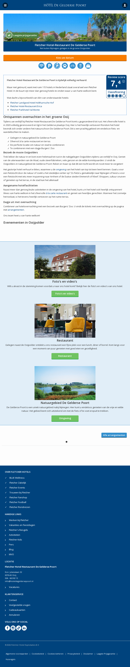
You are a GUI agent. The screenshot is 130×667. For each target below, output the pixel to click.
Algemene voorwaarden (17, 653)
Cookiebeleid (38, 653)
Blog (11, 549)
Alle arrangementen (114, 435)
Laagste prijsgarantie (25, 35)
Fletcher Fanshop (18, 497)
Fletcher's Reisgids (18, 529)
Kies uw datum (65, 57)
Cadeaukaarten (17, 609)
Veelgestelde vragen (19, 605)
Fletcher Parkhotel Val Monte (25, 109)
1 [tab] (66, 442)
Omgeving (65, 418)
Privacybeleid (74, 653)
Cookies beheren (56, 653)
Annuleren (14, 614)
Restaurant (65, 355)
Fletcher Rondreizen (19, 507)
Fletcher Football (17, 502)
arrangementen (16, 209)
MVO (11, 554)
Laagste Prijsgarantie (106, 653)
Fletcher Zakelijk (17, 482)
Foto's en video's (65, 293)
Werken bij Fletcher (19, 520)
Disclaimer (88, 653)
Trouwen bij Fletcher (19, 492)
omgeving (61, 169)
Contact (13, 600)
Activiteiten (14, 534)
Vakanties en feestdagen (22, 525)
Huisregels (10, 659)
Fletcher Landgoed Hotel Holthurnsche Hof (32, 102)
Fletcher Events (17, 487)
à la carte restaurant (56, 193)
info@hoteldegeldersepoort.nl (19, 581)
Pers (11, 544)
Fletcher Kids (15, 539)
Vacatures (14, 587)
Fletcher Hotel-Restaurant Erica (26, 106)
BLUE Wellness (17, 477)
